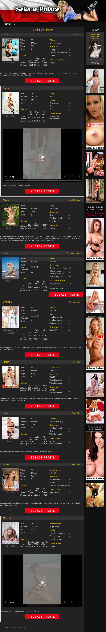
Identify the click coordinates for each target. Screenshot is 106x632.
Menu (10, 24)
